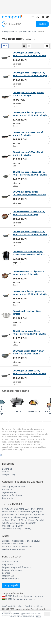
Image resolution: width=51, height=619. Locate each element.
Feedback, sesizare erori (13, 549)
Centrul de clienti (10, 561)
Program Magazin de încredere (17, 567)
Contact (5, 471)
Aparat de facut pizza (12, 495)
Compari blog (8, 474)
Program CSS (8, 575)
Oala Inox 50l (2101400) (13, 525)
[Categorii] (33, 17)
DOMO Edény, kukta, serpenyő (20, 599)
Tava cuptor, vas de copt (13, 486)
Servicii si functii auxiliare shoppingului (21, 540)
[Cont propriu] (47, 17)
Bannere (6, 573)
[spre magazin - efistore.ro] (7, 57)
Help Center (7, 564)
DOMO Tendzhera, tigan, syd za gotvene (25, 596)
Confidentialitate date (12, 606)
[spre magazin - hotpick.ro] (7, 256)
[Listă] (24, 46)
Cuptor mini (7, 498)
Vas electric (17, 411)
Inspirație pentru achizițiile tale (17, 546)
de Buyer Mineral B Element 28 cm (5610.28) (23, 520)
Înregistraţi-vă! (11, 585)
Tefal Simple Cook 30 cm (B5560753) (19, 523)
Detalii (15, 66)
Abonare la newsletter (12, 543)
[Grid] (28, 46)
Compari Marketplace (12, 570)
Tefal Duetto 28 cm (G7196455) (16, 528)
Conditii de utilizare (34, 606)
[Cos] (43, 17)
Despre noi (7, 468)
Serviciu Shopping (10, 578)
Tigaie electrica (34, 411)
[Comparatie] (38, 17)
